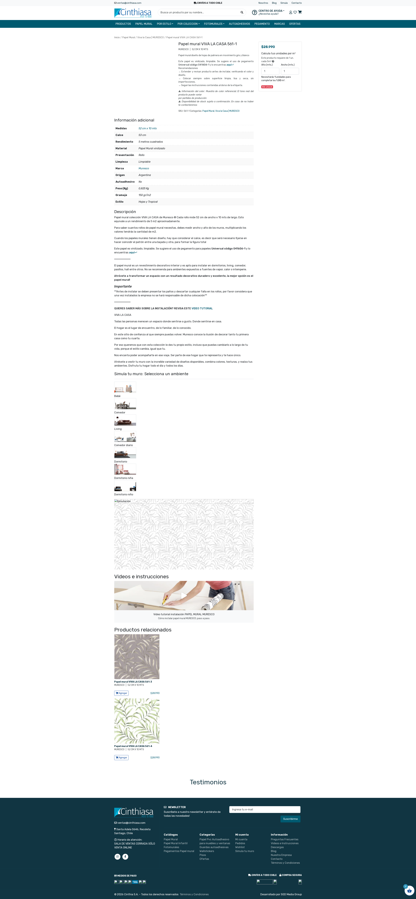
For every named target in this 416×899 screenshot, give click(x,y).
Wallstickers (207, 851)
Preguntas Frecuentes (284, 839)
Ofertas (204, 858)
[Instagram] (117, 856)
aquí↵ (230, 64)
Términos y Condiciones (285, 862)
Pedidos (240, 843)
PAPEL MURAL (143, 23)
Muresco (144, 168)
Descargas (277, 847)
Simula (284, 3)
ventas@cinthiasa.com (129, 3)
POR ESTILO (164, 23)
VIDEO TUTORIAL (202, 308)
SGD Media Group (291, 894)
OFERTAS (294, 23)
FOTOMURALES (213, 23)
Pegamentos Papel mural (179, 851)
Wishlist (240, 847)
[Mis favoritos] (295, 12)
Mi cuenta (241, 839)
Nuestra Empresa (281, 855)
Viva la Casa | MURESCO (150, 37)
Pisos (203, 855)
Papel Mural (128, 37)
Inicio (117, 37)
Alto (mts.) (267, 64)
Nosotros (263, 3)
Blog (274, 3)
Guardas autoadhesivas (214, 847)
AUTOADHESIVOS (239, 23)
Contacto (297, 3)
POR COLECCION (188, 23)
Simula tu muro (244, 851)
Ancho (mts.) (288, 64)
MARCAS (279, 23)
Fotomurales (171, 847)
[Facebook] (125, 856)
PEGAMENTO (262, 23)
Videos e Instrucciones (285, 843)
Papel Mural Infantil (176, 843)
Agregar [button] (122, 693)
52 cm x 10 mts (148, 128)
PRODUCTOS (123, 23)
